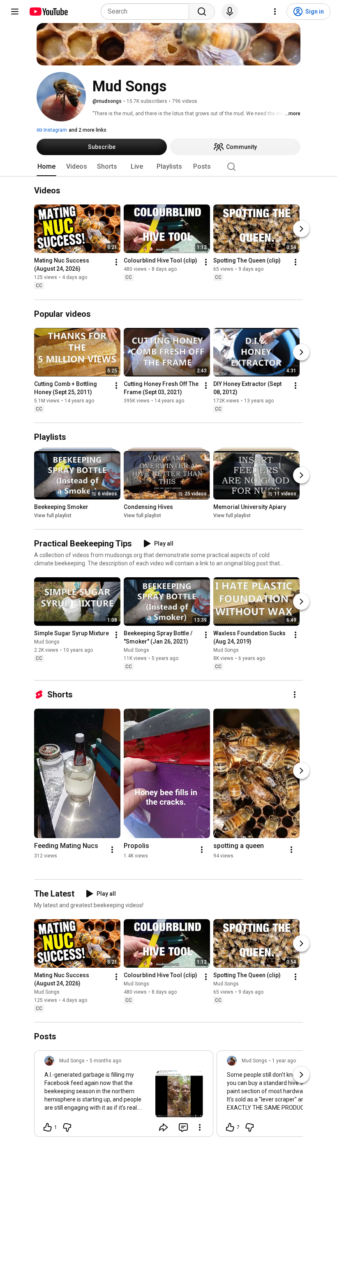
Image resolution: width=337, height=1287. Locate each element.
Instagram (54, 130)
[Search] (202, 11)
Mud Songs (47, 642)
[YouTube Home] (48, 11)
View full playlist (53, 515)
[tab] (46, 167)
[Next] (301, 229)
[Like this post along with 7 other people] (230, 1127)
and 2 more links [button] (87, 130)
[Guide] (15, 11)
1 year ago (284, 1061)
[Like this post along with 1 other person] (47, 1127)
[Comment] (183, 1127)
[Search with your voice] (230, 11)
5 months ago (105, 1061)
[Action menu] (200, 1127)
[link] (123, 1096)
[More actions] (116, 262)
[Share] (163, 1127)
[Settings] (275, 11)
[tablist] (168, 167)
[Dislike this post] (67, 1127)
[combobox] (147, 11)
